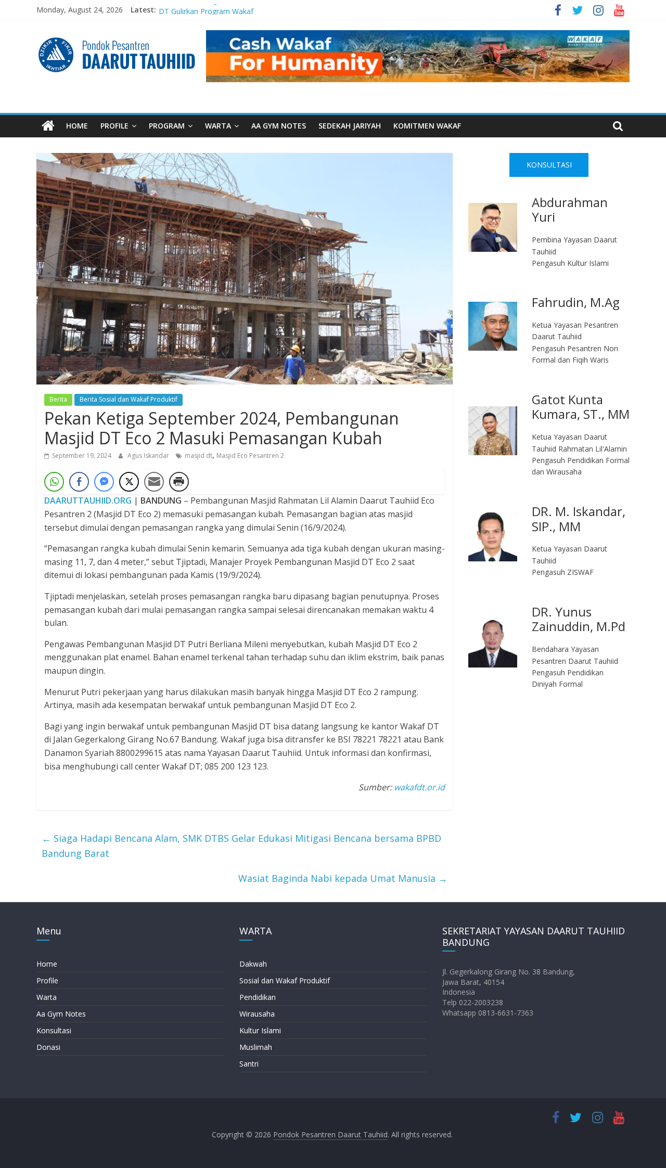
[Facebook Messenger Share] (104, 482)
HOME (77, 126)
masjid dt (198, 455)
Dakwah (253, 964)
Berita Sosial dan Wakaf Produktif (128, 399)
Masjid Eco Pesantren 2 (250, 455)
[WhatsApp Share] (54, 482)
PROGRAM (167, 126)
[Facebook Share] (79, 482)
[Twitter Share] (129, 482)
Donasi (48, 1047)
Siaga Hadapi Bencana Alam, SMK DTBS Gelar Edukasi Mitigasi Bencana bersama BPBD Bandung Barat (241, 845)
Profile (47, 980)
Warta (46, 997)
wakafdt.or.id (419, 787)
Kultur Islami (260, 1030)
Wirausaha (257, 1014)
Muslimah (255, 1047)
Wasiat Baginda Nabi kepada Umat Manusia (342, 878)
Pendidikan (257, 997)
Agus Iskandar (149, 455)
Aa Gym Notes (61, 1014)
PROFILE (114, 126)
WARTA (218, 126)
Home (46, 964)
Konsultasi (53, 1030)
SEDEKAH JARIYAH (349, 126)
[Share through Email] (154, 482)
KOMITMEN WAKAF (427, 126)
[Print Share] (179, 482)
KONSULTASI (549, 165)
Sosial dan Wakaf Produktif (284, 980)
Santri (249, 1064)
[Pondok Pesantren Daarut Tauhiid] (48, 126)
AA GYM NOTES (278, 126)
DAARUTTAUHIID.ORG (88, 500)
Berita (58, 399)
